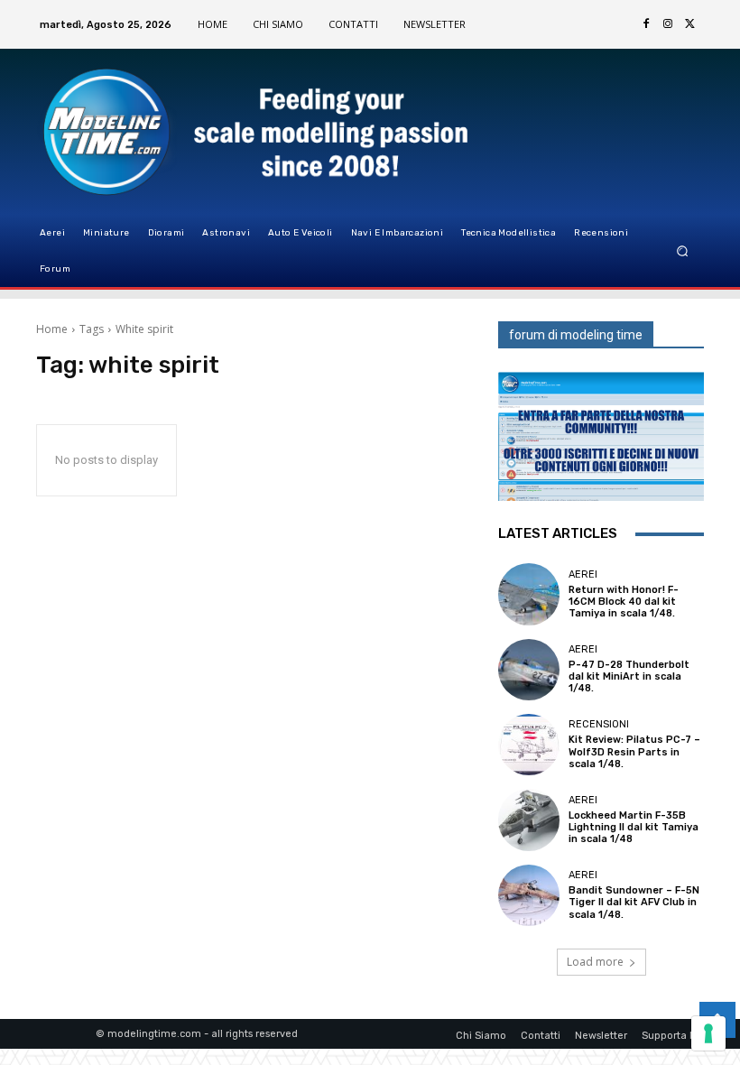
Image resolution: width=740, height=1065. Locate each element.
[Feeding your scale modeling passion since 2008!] (127, 131)
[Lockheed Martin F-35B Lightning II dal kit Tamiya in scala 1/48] (529, 819)
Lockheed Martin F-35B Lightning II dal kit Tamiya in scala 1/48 (633, 827)
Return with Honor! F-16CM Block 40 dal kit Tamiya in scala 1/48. (624, 601)
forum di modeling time (576, 335)
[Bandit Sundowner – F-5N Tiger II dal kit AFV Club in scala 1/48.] (529, 895)
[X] (689, 24)
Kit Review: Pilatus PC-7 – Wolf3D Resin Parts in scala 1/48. (634, 751)
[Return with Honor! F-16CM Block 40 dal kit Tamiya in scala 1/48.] (529, 594)
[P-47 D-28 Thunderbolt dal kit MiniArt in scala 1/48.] (529, 669)
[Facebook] (646, 24)
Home (52, 329)
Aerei (583, 574)
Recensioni (599, 724)
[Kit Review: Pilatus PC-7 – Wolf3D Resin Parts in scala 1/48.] (529, 744)
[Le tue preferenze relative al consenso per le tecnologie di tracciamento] (708, 1033)
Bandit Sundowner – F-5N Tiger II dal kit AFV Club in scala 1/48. (634, 902)
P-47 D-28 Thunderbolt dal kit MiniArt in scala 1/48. (629, 676)
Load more (595, 961)
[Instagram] (668, 24)
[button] (682, 251)
